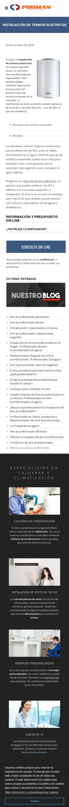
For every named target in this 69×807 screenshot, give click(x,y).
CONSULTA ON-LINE (36, 247)
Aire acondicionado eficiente (28, 431)
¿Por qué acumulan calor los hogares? (34, 365)
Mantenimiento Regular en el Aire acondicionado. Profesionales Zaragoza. (36, 357)
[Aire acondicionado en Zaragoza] (33, 10)
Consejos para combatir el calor (30, 389)
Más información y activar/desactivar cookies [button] (31, 792)
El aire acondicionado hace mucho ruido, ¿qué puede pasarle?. (36, 372)
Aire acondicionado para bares (29, 317)
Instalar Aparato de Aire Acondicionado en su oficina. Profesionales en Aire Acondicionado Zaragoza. (37, 398)
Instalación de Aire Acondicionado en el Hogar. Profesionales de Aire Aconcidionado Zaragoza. (35, 346)
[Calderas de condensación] (34, 513)
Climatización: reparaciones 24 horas (34, 328)
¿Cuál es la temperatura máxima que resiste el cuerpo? (33, 381)
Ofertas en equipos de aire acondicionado (37, 437)
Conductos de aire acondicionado (31, 442)
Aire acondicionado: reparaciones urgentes (31, 335)
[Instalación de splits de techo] (34, 585)
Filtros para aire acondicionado (30, 448)
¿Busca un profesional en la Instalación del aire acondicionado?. (37, 409)
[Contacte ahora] (34, 727)
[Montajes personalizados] (34, 656)
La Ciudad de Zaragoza (24, 426)
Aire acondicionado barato (27, 322)
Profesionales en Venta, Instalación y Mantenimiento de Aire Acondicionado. (35, 418)
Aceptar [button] (34, 801)
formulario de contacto (34, 752)
